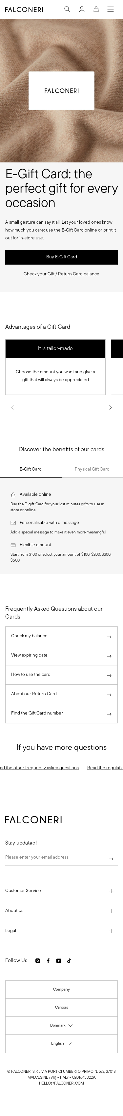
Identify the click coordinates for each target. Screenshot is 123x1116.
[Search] (67, 9)
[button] (61, 274)
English (61, 1045)
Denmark (61, 1027)
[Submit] (111, 859)
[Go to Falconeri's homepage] (24, 9)
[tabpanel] (61, 526)
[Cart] (96, 9)
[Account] (81, 9)
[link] (61, 257)
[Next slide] (110, 407)
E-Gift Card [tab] (31, 469)
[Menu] (110, 9)
